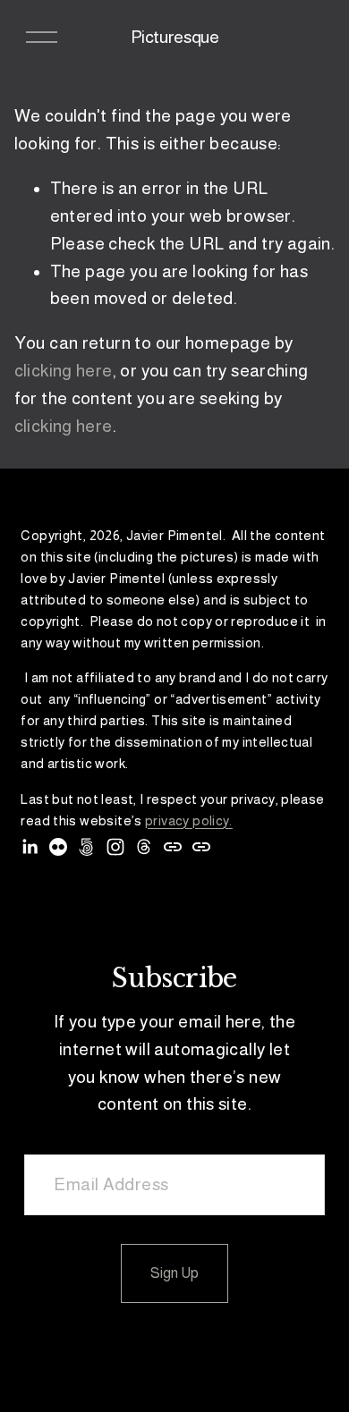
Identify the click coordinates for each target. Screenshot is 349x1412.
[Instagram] (115, 847)
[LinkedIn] (29, 847)
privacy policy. (189, 820)
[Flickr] (58, 847)
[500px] (87, 847)
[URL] (173, 847)
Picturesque (175, 37)
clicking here (63, 370)
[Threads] (144, 847)
